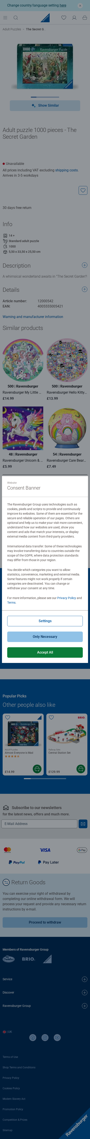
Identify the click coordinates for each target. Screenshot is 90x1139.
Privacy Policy (66, 598)
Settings (45, 621)
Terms (11, 602)
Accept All (45, 652)
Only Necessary (45, 637)
